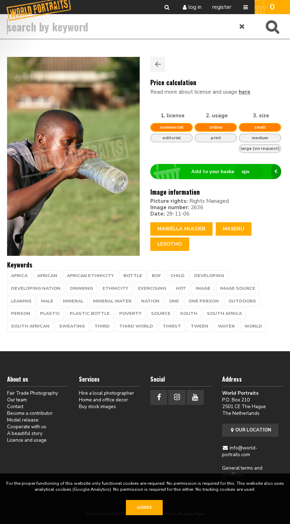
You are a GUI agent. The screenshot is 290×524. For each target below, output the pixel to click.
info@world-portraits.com (240, 451)
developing (209, 275)
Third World (136, 326)
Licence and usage (27, 440)
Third (102, 326)
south (188, 313)
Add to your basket (234, 171)
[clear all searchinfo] (242, 26)
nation (150, 301)
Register (221, 7)
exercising (152, 288)
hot (181, 288)
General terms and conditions (242, 471)
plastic (50, 313)
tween (199, 326)
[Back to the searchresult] (157, 64)
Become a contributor (30, 413)
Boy (156, 275)
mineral (73, 301)
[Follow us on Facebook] (158, 397)
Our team (17, 399)
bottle (132, 275)
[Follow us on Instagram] (176, 397)
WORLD (253, 326)
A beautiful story (24, 433)
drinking (81, 288)
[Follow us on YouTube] (195, 397)
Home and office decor (103, 399)
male (47, 301)
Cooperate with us (26, 426)
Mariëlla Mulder (181, 228)
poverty (130, 313)
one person (203, 301)
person (20, 313)
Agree (144, 507)
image (203, 288)
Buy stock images (97, 406)
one (174, 301)
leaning (21, 301)
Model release (23, 420)
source (160, 313)
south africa (224, 313)
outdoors (242, 301)
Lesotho (169, 244)
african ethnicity (90, 275)
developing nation (35, 288)
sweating (72, 326)
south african (30, 326)
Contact (15, 406)
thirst (172, 326)
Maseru (233, 228)
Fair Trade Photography (32, 393)
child (177, 275)
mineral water (112, 301)
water (226, 326)
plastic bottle (90, 313)
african (47, 275)
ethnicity (115, 288)
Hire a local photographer (106, 393)
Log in (195, 7)
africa (19, 275)
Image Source (237, 288)
